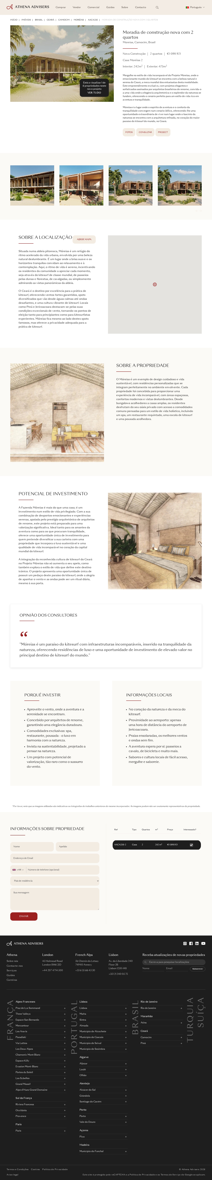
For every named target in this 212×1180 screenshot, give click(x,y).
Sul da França (24, 1098)
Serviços (12, 970)
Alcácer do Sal (88, 1090)
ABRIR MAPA (84, 240)
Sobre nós (12, 961)
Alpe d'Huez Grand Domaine (31, 1090)
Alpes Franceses (25, 1002)
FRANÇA (11, 1020)
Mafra (83, 1014)
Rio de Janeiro (149, 1002)
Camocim (64, 20)
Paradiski (21, 1037)
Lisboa (83, 1002)
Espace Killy (22, 1061)
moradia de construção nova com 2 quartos (130, 20)
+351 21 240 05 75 (118, 974)
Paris (19, 1124)
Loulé (83, 1069)
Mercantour (22, 1026)
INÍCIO (13, 20)
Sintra (83, 1020)
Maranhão (147, 1016)
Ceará (50, 20)
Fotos (129, 132)
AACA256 (93, 20)
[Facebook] (191, 943)
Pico (82, 1137)
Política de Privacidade (55, 1170)
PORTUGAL (75, 1027)
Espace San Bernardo (27, 1020)
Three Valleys (23, 1014)
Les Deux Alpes (24, 1049)
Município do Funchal (92, 1151)
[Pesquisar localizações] (157, 7)
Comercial (93, 7)
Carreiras (12, 980)
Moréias (79, 20)
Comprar (61, 7)
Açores (84, 1130)
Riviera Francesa (25, 1104)
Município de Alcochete (93, 1031)
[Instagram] (185, 943)
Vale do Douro (87, 1122)
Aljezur (83, 1063)
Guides (110, 7)
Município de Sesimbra (92, 1049)
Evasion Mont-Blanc (27, 1066)
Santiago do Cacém (90, 1102)
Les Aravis (21, 1031)
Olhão (83, 1075)
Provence (21, 1116)
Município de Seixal (90, 1043)
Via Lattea (21, 1043)
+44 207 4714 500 (52, 970)
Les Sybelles (22, 1078)
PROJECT (163, 132)
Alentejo (85, 1084)
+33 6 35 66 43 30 (85, 970)
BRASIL (39, 20)
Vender (77, 7)
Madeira (84, 1145)
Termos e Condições (18, 1170)
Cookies (35, 1170)
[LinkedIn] (197, 943)
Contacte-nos (15, 966)
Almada (84, 1026)
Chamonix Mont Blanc (28, 1055)
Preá (143, 1043)
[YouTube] (203, 943)
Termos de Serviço (171, 1175)
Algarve (84, 1057)
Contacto (140, 7)
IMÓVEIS (26, 20)
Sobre (124, 7)
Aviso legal (12, 1175)
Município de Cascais (91, 1037)
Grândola (85, 1096)
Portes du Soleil (24, 1072)
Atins (144, 1023)
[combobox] (18, 869)
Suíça (201, 1000)
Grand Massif (23, 1084)
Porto (83, 1110)
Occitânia (21, 1110)
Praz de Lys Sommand (28, 1008)
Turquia (191, 1000)
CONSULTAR (145, 132)
